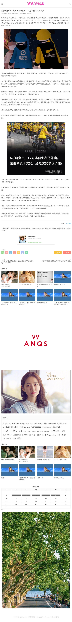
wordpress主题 (47, 427)
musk (35, 423)
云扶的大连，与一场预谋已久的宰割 (27, 479)
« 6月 (3, 509)
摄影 (58, 431)
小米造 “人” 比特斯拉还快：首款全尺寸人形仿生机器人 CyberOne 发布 (17, 262)
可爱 (29, 431)
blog (10, 423)
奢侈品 (34, 431)
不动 (5, 431)
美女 (63, 434)
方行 (9, 434)
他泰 (20, 431)
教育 (63, 431)
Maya (24, 13)
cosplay (22, 423)
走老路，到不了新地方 (25, 284)
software (60, 423)
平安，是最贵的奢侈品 (8, 459)
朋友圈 (25, 435)
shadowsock (52, 423)
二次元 (14, 431)
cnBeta (68, 223)
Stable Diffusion (12, 427)
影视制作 (47, 431)
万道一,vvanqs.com (37, 228)
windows (22, 427)
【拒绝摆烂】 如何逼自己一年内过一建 (9, 304)
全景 (25, 431)
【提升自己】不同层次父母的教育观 (27, 304)
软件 (14, 438)
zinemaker (57, 426)
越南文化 (8, 438)
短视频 (54, 435)
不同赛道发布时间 (59, 284)
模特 (39, 435)
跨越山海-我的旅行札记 (43, 459)
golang (27, 423)
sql (66, 423)
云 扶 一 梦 (40, 478)
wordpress (36, 426)
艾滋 (4, 438)
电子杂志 (46, 434)
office (45, 423)
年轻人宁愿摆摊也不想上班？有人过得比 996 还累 (56, 261)
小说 (41, 431)
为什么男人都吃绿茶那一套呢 (44, 285)
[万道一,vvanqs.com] (36, 4)
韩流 (19, 438)
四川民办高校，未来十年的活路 (6, 285)
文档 (4, 435)
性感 (53, 431)
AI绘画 (5, 423)
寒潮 (38, 431)
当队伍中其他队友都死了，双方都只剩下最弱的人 (62, 304)
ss (3, 427)
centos (15, 423)
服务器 (32, 434)
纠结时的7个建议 (42, 303)
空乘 (58, 435)
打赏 (58, 253)
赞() (66, 253)
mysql (40, 423)
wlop (28, 427)
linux (31, 423)
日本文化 (17, 435)
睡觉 (2, 478)
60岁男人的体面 (59, 478)
